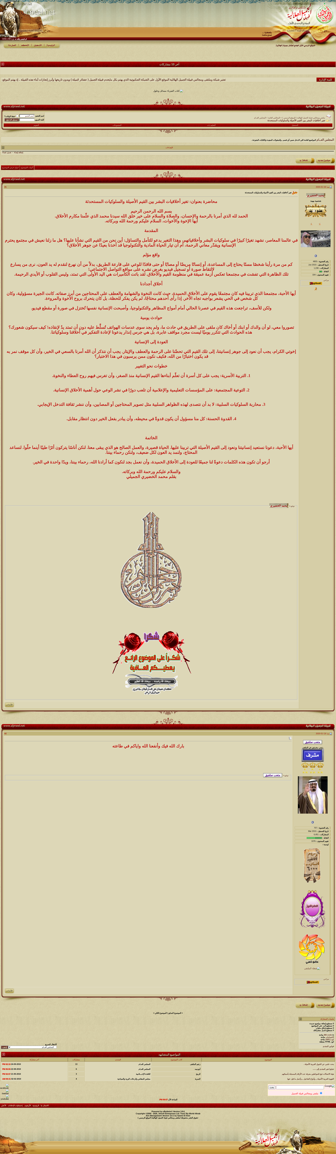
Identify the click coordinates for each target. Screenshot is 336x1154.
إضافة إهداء (18, 152)
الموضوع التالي (161, 1013)
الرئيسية (36, 1105)
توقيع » (292, 506)
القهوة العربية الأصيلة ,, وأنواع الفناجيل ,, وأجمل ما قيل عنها (310, 1079)
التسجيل (295, 125)
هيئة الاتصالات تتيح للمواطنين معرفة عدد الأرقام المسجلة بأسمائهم (308, 1074)
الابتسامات (330, 1037)
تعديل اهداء (6, 152)
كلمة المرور (39, 120)
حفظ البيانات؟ (9, 116)
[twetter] (4, 1093)
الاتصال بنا (45, 1105)
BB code (328, 1035)
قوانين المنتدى (328, 1046)
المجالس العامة (274, 118)
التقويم (36, 125)
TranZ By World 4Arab (190, 1113)
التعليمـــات (211, 125)
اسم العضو (40, 116)
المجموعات (117, 125)
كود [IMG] (330, 1039)
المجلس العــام (260, 118)
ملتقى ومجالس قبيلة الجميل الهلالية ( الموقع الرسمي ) (303, 118)
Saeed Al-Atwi (183, 1116)
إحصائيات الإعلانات (15, 1105)
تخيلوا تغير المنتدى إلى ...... (323, 1069)
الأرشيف (27, 1105)
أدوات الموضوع (27, 167)
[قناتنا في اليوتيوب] (4, 1099)
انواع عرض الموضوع (10, 167)
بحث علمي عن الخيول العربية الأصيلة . (319, 1064)
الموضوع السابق (174, 1013)
